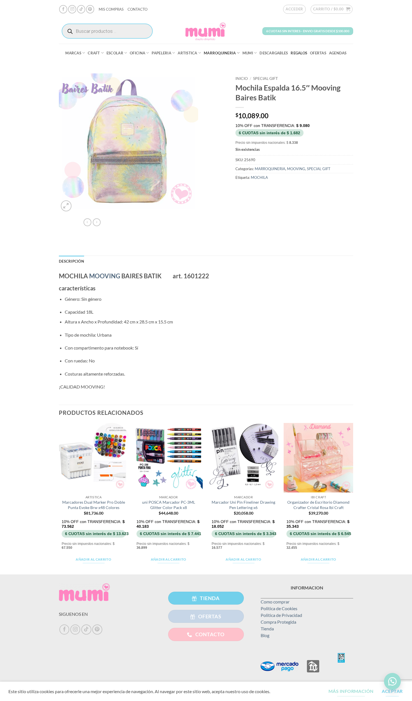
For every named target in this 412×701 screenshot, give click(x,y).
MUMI (247, 53)
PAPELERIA (161, 53)
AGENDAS (338, 53)
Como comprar (275, 601)
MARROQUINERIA (220, 53)
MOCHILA (259, 177)
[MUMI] (206, 31)
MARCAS (73, 53)
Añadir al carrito (93, 559)
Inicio (241, 78)
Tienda (267, 628)
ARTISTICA (187, 53)
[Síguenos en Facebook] (63, 9)
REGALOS (299, 53)
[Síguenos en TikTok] (81, 9)
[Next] (353, 498)
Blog (265, 635)
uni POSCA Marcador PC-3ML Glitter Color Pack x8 (168, 505)
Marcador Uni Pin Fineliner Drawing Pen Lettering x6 (243, 505)
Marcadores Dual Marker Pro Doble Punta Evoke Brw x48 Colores (93, 505)
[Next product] (87, 222)
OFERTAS (318, 53)
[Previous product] (97, 222)
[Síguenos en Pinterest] (90, 9)
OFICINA (137, 53)
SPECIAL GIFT (265, 78)
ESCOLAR (115, 53)
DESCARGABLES (274, 53)
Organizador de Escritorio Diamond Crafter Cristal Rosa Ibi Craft (318, 505)
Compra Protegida (278, 621)
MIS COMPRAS (111, 9)
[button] (294, 9)
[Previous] (59, 498)
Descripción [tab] (71, 261)
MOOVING (296, 168)
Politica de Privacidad (281, 615)
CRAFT (94, 53)
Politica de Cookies (279, 608)
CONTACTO (137, 9)
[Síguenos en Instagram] (72, 9)
